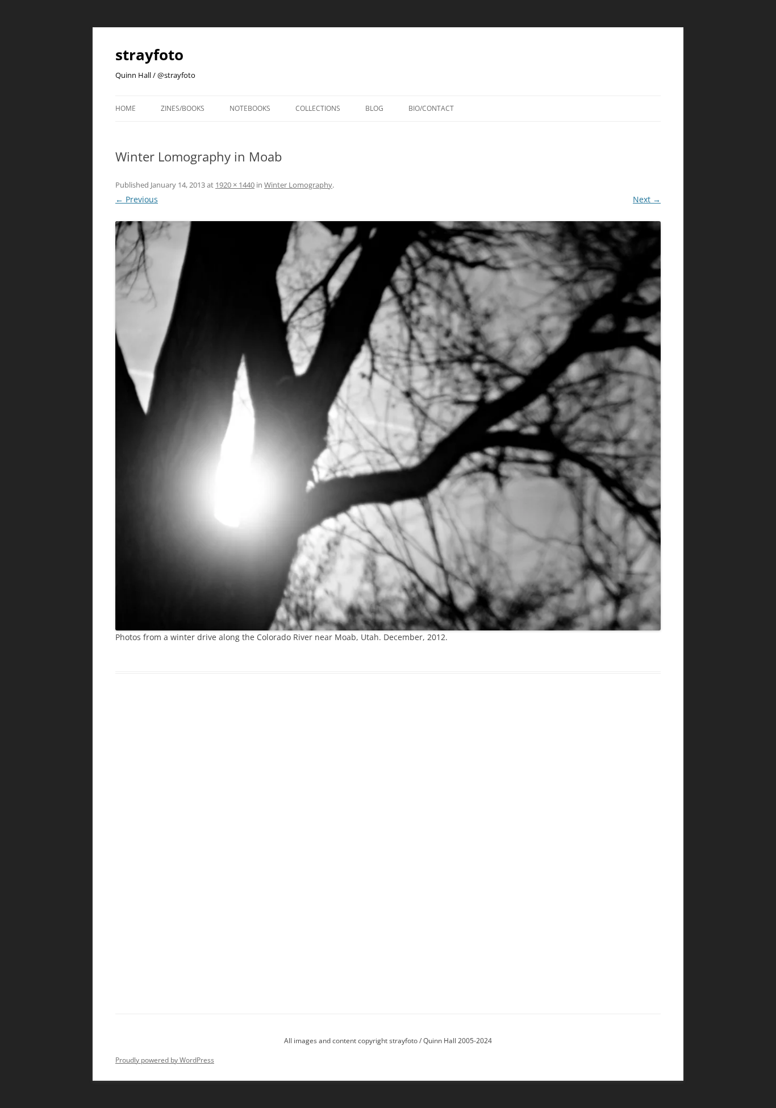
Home (125, 108)
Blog (374, 108)
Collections (317, 108)
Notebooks (250, 108)
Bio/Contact (431, 108)
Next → (647, 199)
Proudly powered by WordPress (164, 1060)
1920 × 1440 (235, 185)
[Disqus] (388, 857)
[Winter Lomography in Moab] (388, 425)
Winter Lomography (298, 185)
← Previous (136, 199)
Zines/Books (183, 108)
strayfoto (149, 54)
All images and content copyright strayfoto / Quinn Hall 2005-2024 (388, 1040)
